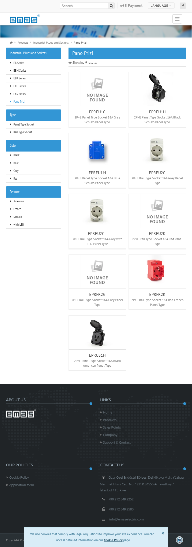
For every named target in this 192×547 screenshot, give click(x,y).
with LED (18, 224)
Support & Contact (117, 442)
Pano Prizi (19, 101)
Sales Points (112, 427)
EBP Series (19, 78)
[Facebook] (183, 6)
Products (23, 42)
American (18, 201)
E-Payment (133, 5)
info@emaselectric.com (126, 519)
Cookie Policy (19, 477)
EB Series (18, 63)
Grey (15, 171)
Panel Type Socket (23, 124)
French (17, 209)
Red (15, 178)
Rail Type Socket (22, 132)
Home (107, 412)
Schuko (17, 217)
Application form (21, 485)
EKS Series (19, 94)
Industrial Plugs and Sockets (51, 42)
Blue (15, 163)
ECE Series (19, 86)
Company (110, 435)
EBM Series (19, 70)
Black (16, 155)
